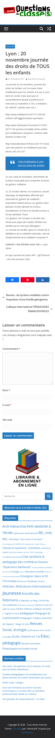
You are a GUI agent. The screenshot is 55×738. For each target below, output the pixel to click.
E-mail (6, 405)
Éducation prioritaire (30, 643)
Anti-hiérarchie (14, 526)
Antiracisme (31, 533)
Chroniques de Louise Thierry (33, 544)
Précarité (15, 613)
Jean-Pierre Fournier (36, 79)
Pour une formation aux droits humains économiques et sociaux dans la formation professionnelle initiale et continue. (23, 690)
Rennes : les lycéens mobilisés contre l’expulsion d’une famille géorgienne (27, 297)
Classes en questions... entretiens (21, 548)
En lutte (10, 46)
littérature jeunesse (26, 605)
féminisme (21, 581)
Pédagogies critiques (30, 618)
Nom (6, 390)
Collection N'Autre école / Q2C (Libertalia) (25, 552)
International (41, 586)
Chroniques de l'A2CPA (11, 544)
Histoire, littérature (16, 586)
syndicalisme (33, 630)
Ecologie (15, 571)
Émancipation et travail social (19, 648)
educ (22, 572)
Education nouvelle (34, 571)
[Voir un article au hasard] (49, 28)
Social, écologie (14, 629)
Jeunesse (11, 593)
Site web (7, 419)
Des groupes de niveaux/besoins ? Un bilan (23, 699)
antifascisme (18, 533)
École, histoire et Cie (26, 636)
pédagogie (27, 613)
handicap (32, 581)
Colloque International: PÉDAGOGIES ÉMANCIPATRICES (27, 309)
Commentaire (11, 348)
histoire (41, 581)
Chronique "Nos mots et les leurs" (26, 539)
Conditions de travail (11, 557)
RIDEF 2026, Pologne (13, 682)
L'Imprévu (24, 600)
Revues (36, 623)
